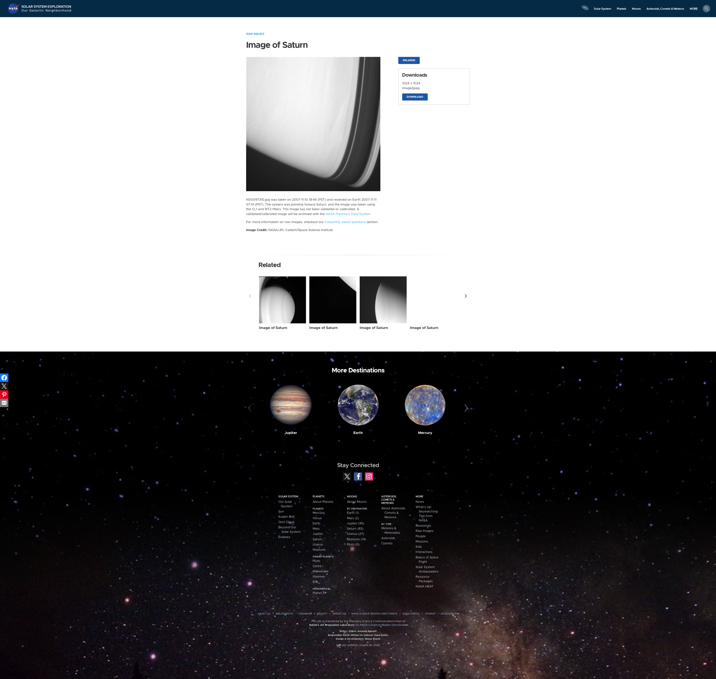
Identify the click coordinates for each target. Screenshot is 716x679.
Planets (318, 496)
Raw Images (255, 34)
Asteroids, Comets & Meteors (389, 499)
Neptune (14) (356, 539)
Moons (352, 496)
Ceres (317, 566)
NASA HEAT (424, 586)
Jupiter (291, 433)
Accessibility (449, 614)
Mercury (425, 433)
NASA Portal (411, 614)
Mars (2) (353, 518)
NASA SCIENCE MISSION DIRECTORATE (374, 614)
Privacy (322, 614)
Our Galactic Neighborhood (46, 11)
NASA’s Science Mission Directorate (383, 625)
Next (466, 296)
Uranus (318, 544)
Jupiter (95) (355, 523)
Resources (423, 525)
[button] (694, 8)
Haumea (319, 576)
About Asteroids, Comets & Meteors (393, 513)
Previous (250, 296)
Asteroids (388, 538)
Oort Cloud (286, 522)
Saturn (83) (355, 528)
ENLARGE (409, 60)
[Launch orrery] (585, 9)
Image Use (339, 614)
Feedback (305, 614)
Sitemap (430, 614)
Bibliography (284, 614)
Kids (419, 546)
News (420, 501)
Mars (316, 528)
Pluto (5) (353, 544)
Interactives (424, 552)
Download (415, 97)
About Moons (357, 501)
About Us (264, 614)
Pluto (316, 560)
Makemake (321, 571)
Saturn (317, 539)
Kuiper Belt (286, 516)
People (421, 536)
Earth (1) (353, 512)
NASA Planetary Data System (348, 214)
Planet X (319, 593)
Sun (281, 511)
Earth (358, 433)
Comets (386, 543)
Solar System (288, 496)
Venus (317, 518)
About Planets (323, 501)
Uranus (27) (355, 533)
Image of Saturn (273, 328)
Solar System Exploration (46, 5)
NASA (14, 8)
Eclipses (284, 537)
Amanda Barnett (367, 631)
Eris (315, 582)
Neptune (319, 549)
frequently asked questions (345, 222)
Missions (422, 541)
